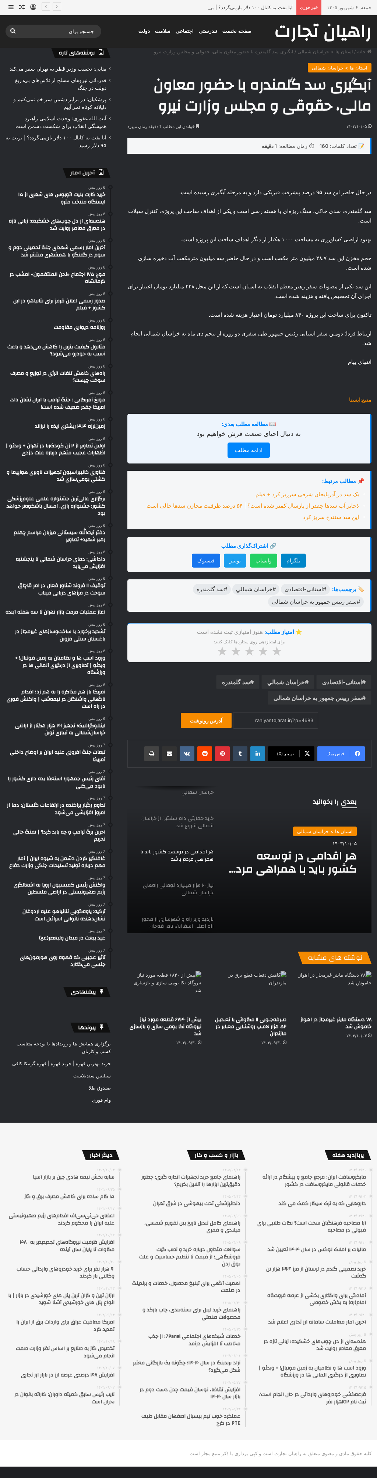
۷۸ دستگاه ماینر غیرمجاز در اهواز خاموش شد (335, 1023)
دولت (144, 31)
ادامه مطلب (249, 450)
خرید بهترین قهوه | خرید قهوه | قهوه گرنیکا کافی (61, 1063)
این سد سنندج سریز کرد (331, 517)
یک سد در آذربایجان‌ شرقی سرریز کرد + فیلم (307, 494)
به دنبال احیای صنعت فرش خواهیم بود (249, 433)
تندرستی (208, 31)
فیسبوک (206, 560)
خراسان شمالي (286, 682)
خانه (362, 51)
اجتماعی (185, 31)
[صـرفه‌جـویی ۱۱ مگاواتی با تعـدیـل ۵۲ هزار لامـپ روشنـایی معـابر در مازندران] (249, 992)
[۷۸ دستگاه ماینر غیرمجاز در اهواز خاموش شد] (334, 992)
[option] (249, 859)
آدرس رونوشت (206, 720)
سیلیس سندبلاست (92, 1076)
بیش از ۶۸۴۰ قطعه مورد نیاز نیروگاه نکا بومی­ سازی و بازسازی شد (165, 1026)
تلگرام (293, 560)
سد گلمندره (236, 682)
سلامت (162, 31)
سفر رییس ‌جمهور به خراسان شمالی (318, 697)
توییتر (235, 560)
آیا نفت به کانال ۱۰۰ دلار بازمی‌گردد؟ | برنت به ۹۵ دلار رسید (232, 7)
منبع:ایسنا (360, 399)
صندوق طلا (100, 1088)
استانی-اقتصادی (342, 682)
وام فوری (101, 1100)
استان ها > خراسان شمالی (325, 51)
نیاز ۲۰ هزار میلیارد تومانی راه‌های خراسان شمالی (297, 862)
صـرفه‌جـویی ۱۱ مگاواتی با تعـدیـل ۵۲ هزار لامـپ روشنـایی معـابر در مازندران (250, 1026)
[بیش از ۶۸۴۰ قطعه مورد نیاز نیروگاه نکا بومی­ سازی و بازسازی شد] (164, 992)
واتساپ (264, 560)
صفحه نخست (236, 31)
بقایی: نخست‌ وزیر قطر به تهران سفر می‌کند (58, 69)
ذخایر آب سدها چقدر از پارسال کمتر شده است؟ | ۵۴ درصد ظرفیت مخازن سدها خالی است (253, 505)
